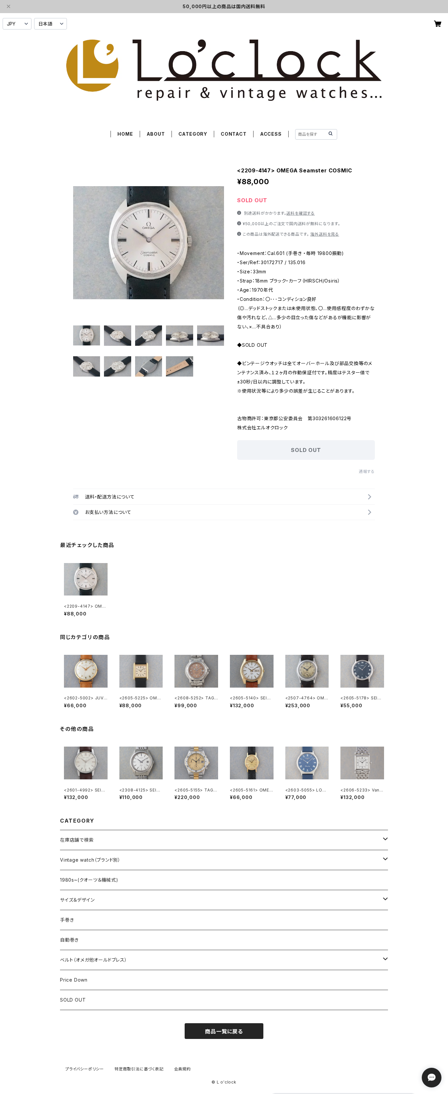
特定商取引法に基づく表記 (139, 1068)
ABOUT (156, 134)
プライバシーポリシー (84, 1068)
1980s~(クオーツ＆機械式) (89, 880)
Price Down (74, 980)
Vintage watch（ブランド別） (90, 860)
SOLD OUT (73, 1000)
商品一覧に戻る (224, 1031)
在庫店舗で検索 (77, 840)
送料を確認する (300, 213)
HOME (125, 134)
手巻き (67, 920)
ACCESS (271, 134)
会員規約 (182, 1068)
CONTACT (234, 134)
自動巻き (69, 940)
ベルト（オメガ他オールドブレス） (93, 960)
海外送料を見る (324, 234)
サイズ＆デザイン (77, 900)
